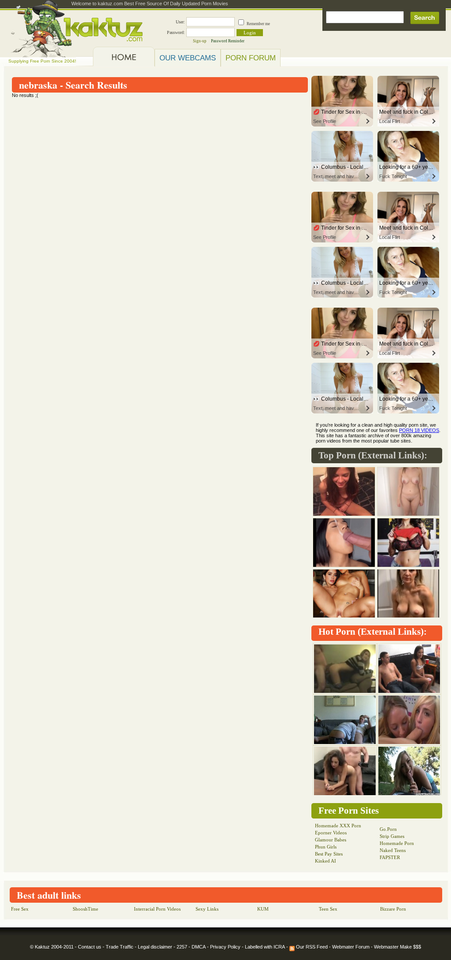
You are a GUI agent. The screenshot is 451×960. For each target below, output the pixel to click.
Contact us (89, 946)
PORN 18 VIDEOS (419, 430)
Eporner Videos (331, 832)
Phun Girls (325, 846)
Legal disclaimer (155, 946)
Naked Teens (393, 850)
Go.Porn (388, 829)
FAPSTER (390, 857)
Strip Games (392, 836)
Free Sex (20, 909)
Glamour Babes (330, 839)
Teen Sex (328, 909)
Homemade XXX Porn (338, 825)
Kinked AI (325, 860)
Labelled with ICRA (265, 946)
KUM (263, 909)
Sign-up (200, 41)
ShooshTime (85, 909)
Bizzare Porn (393, 909)
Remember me (258, 24)
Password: (176, 32)
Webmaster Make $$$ (397, 946)
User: (180, 21)
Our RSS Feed (311, 946)
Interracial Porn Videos (157, 909)
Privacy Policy (225, 946)
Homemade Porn (397, 843)
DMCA (199, 946)
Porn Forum (251, 58)
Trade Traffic (119, 946)
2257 (182, 946)
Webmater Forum (351, 946)
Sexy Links (207, 909)
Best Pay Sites (329, 853)
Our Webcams (187, 58)
